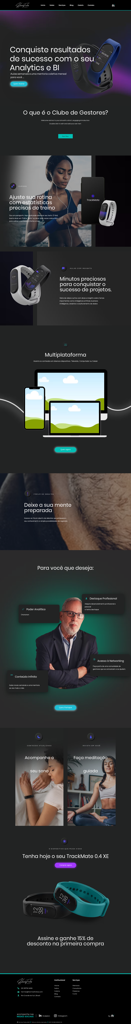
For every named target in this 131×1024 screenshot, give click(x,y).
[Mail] (18, 992)
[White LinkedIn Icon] (40, 1015)
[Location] (18, 995)
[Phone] (18, 988)
